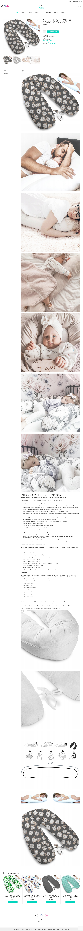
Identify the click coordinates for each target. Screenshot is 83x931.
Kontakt (56, 12)
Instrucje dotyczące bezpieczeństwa (50, 42)
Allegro (23, 12)
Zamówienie (67, 929)
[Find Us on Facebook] (5, 6)
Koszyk (35, 929)
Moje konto (64, 12)
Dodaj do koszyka (53, 31)
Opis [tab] (5, 70)
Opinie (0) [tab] (6, 73)
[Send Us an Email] (2, 6)
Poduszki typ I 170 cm (55, 16)
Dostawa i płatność (33, 12)
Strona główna (47, 16)
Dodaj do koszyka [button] (12, 901)
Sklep (17, 12)
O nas (42, 12)
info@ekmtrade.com (47, 40)
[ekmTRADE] (41, 6)
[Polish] (2, 2)
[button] (38, 21)
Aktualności (16, 929)
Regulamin (48, 12)
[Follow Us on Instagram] (7, 6)
